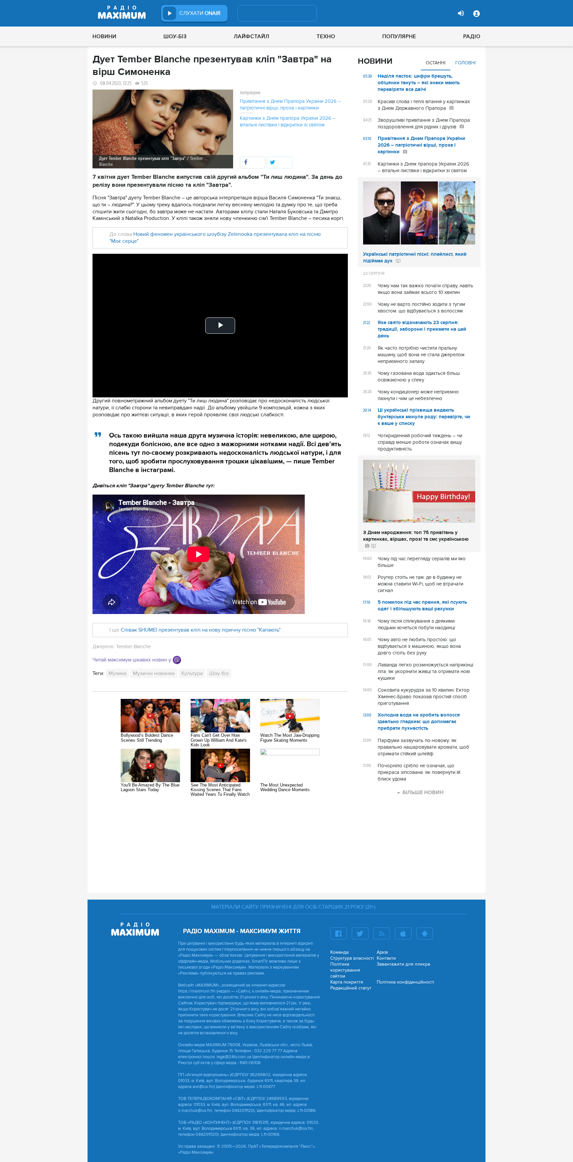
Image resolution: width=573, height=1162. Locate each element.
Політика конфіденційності (405, 982)
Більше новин (423, 792)
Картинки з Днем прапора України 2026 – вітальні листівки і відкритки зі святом (288, 121)
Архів (382, 952)
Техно (326, 36)
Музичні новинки (154, 673)
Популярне (399, 36)
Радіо (471, 36)
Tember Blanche (133, 646)
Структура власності (352, 958)
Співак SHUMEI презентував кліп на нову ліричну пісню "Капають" (200, 630)
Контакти (386, 958)
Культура (192, 673)
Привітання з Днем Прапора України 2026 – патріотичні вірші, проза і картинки (290, 104)
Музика (117, 673)
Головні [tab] (465, 63)
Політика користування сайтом (345, 970)
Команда (339, 952)
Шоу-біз (175, 36)
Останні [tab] (435, 63)
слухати (200, 13)
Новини (104, 36)
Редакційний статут (350, 988)
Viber (177, 660)
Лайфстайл (251, 36)
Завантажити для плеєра (403, 964)
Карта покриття (346, 982)
